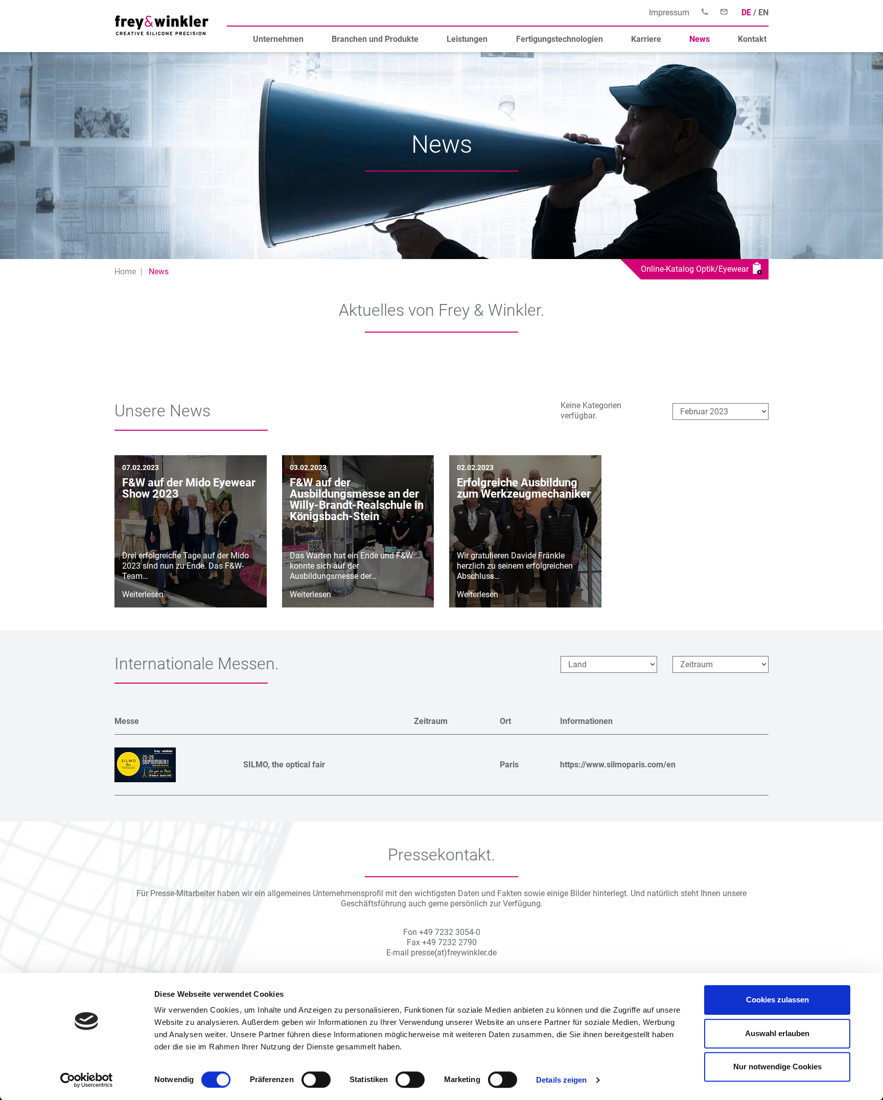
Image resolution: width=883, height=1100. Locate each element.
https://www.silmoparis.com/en (618, 764)
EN (763, 12)
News (699, 39)
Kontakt (752, 39)
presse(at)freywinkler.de (454, 952)
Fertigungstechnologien (559, 39)
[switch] (316, 1079)
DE (746, 12)
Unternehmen (278, 39)
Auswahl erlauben (777, 1033)
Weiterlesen (143, 594)
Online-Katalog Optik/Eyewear (697, 269)
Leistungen (467, 39)
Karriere (646, 39)
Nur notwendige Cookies (777, 1066)
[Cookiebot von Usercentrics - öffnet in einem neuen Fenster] (86, 1080)
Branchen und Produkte (375, 39)
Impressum (669, 12)
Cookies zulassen (777, 999)
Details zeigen (561, 1079)
